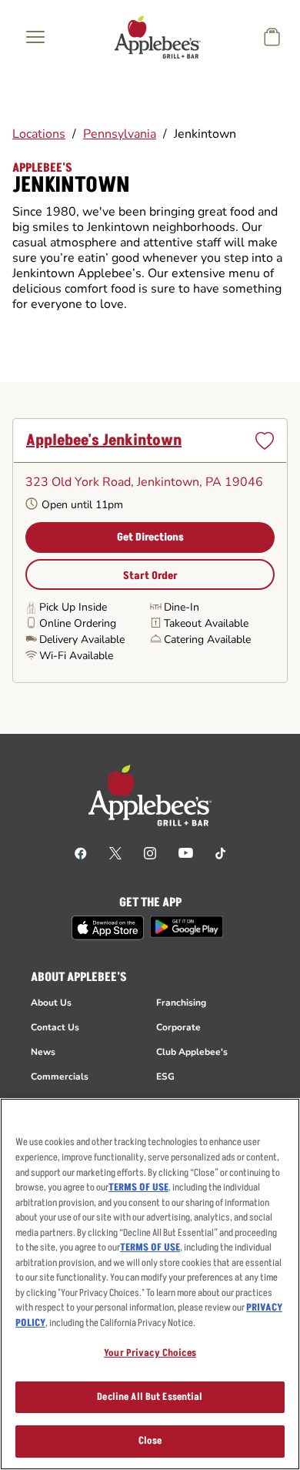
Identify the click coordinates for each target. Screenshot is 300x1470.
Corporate (178, 1027)
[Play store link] (186, 927)
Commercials (59, 1076)
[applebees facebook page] (81, 852)
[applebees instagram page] (150, 852)
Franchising (181, 1002)
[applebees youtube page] (185, 852)
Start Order (150, 575)
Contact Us (55, 1027)
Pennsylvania (119, 134)
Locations (38, 134)
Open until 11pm (82, 504)
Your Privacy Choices (150, 1353)
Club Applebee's (192, 1052)
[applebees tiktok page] (220, 852)
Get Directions (150, 537)
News (43, 1052)
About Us (51, 1002)
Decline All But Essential (149, 1397)
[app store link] (108, 928)
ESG (165, 1076)
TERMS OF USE (138, 1187)
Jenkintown (205, 134)
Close (150, 1441)
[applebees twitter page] (115, 852)
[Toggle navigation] (35, 37)
